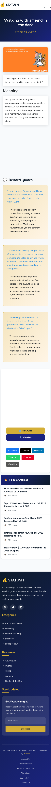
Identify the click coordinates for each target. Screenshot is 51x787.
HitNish (27, 753)
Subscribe (25, 728)
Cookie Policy (25, 778)
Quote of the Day (12, 681)
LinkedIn (38, 450)
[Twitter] (13, 607)
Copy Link (12, 464)
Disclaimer (25, 773)
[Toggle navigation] (47, 5)
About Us (25, 759)
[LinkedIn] (21, 607)
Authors (7, 676)
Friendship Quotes (25, 31)
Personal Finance (12, 623)
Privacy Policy (26, 763)
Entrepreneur (10, 643)
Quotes (7, 665)
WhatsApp (13, 457)
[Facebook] (5, 607)
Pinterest (28, 457)
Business (8, 638)
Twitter (25, 450)
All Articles (9, 660)
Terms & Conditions (25, 768)
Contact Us (25, 782)
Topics (6, 670)
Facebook (12, 450)
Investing (8, 628)
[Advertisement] (25, 150)
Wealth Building (11, 633)
